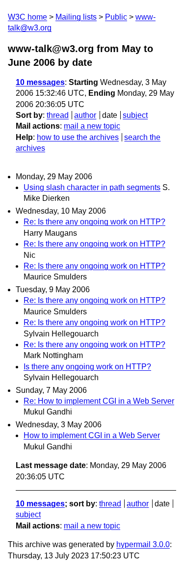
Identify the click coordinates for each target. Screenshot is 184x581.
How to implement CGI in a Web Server (92, 435)
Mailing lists (76, 17)
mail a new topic (92, 126)
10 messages (40, 82)
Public (116, 17)
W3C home (27, 17)
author (85, 115)
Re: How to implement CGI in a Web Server (99, 401)
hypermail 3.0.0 (143, 544)
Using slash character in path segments (92, 187)
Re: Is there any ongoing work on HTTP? (94, 222)
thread (58, 115)
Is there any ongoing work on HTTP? (87, 366)
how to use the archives (78, 137)
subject (135, 115)
